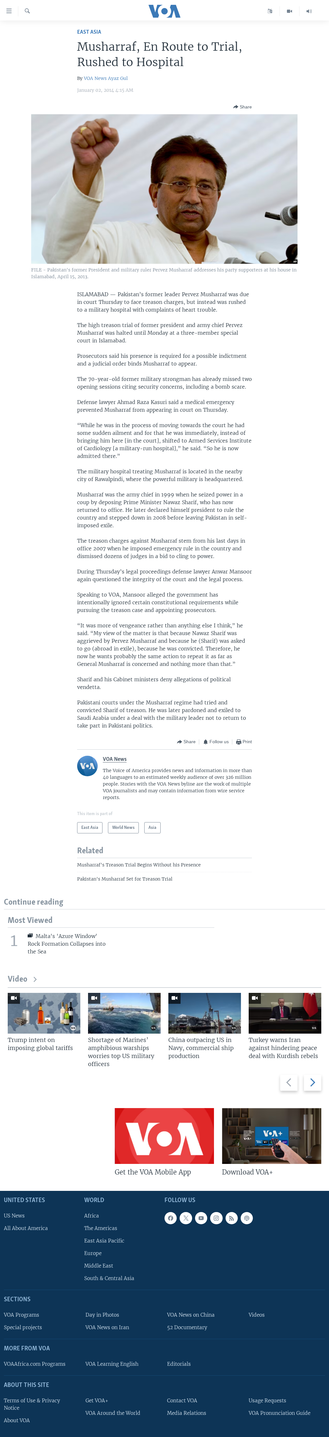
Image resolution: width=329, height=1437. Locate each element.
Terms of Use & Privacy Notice (32, 1404)
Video (17, 979)
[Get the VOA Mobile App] (164, 1136)
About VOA (17, 1420)
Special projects (23, 1327)
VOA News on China (191, 1315)
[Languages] (270, 11)
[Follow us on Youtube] (201, 1218)
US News (14, 1216)
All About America (26, 1228)
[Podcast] (247, 1218)
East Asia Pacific (104, 1241)
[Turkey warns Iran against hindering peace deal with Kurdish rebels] (285, 1013)
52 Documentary (187, 1327)
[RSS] (232, 1218)
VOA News (95, 78)
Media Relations (186, 1413)
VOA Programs (21, 1315)
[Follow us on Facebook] (170, 1218)
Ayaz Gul (118, 78)
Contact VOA (182, 1401)
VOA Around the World (112, 1413)
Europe (93, 1253)
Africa (91, 1216)
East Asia (89, 32)
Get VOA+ (96, 1401)
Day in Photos (102, 1315)
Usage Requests (267, 1401)
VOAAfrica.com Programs (35, 1364)
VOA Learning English (111, 1364)
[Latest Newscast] (309, 11)
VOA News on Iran (107, 1327)
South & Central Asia (109, 1279)
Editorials (179, 1364)
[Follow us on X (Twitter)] (186, 1218)
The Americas (100, 1228)
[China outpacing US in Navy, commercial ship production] (204, 1013)
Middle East (98, 1266)
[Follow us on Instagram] (216, 1218)
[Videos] (289, 11)
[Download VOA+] (271, 1136)
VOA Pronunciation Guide (279, 1413)
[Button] (242, 107)
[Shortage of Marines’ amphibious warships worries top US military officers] (124, 1013)
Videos (257, 1315)
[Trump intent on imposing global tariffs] (44, 1013)
